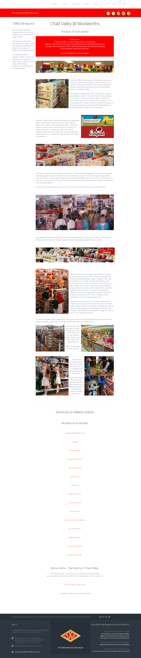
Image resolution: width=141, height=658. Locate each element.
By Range (75, 4)
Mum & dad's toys (75, 494)
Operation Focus (105, 82)
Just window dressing (75, 459)
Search (123, 4)
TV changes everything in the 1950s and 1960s (74, 593)
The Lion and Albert (74, 468)
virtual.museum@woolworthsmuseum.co (27, 652)
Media (95, 4)
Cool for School (75, 511)
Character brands (75, 450)
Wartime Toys (74, 477)
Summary (54, 4)
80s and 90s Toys (75, 529)
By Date (65, 4)
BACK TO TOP (103, 617)
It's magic (75, 442)
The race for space (74, 503)
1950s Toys (75, 485)
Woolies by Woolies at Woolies (74, 520)
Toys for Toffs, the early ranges (74, 585)
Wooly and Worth (75, 537)
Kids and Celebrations (75, 546)
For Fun (105, 4)
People (86, 4)
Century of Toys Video (74, 555)
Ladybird (97, 98)
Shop (114, 4)
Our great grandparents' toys (74, 433)
